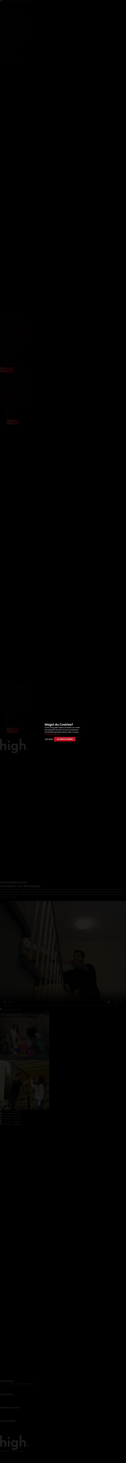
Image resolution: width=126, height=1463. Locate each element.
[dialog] (63, 731)
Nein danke (49, 739)
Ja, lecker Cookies (65, 739)
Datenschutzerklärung (52, 734)
